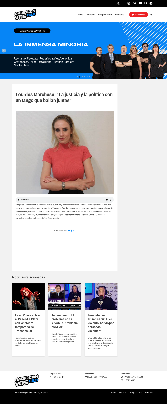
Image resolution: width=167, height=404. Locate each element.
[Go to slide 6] (86, 76)
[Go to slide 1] (77, 76)
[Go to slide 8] (89, 76)
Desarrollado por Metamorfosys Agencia (31, 392)
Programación (105, 14)
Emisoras (119, 14)
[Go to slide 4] (82, 76)
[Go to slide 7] (87, 76)
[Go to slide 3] (80, 76)
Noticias (91, 14)
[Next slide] (163, 51)
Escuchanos (139, 14)
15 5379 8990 (129, 380)
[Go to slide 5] (84, 76)
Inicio (80, 14)
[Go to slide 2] (79, 77)
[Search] (151, 15)
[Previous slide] (4, 51)
